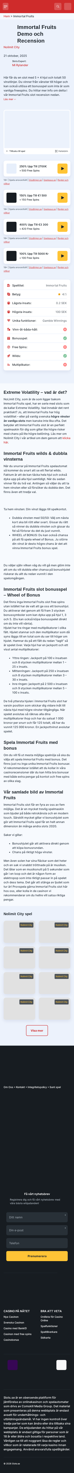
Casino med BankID (15, 1328)
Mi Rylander (20, 63)
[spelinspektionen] (10, 1100)
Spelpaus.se (50, 180)
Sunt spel (55, 1087)
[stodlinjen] (30, 1178)
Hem (7, 16)
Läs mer (9, 99)
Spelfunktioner (49, 1326)
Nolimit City (12, 47)
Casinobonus (11, 1339)
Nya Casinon (11, 1316)
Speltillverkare (49, 1331)
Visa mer (37, 1030)
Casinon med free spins (18, 1334)
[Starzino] (62, 198)
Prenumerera (37, 1256)
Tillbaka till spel (17, 151)
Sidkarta (45, 1337)
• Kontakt (19, 1087)
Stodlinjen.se (35, 180)
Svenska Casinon (14, 1322)
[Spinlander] (62, 169)
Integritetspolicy (37, 1087)
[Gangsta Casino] (62, 227)
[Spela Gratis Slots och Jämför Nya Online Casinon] (32, 6)
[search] (58, 6)
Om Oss (8, 1087)
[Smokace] (62, 256)
